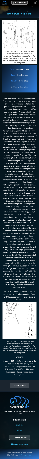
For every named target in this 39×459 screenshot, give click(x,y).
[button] (35, 2)
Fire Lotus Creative (26, 455)
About (19, 430)
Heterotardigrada (22, 69)
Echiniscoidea (22, 75)
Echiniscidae (23, 80)
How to (19, 425)
